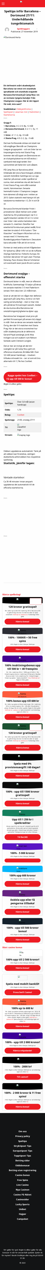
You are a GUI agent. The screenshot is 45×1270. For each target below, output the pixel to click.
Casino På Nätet (22, 1194)
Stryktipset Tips (22, 1145)
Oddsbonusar (22, 1165)
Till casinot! (22, 1077)
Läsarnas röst (21, 112)
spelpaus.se (16, 710)
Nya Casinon (22, 1189)
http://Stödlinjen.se (33, 678)
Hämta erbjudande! (22, 1050)
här (27, 712)
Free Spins (22, 1180)
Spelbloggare (23, 28)
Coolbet (20, 414)
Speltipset (8, 112)
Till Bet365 (22, 837)
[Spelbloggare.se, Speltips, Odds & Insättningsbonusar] (23, 3)
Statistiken (34, 112)
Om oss (22, 1131)
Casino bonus (22, 1175)
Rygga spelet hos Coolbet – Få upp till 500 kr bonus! (21, 377)
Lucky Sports (22, 1204)
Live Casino (22, 1184)
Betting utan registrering (22, 1170)
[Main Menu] (2, 3)
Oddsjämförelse (24, 109)
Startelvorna (9, 114)
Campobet (22, 1218)
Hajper (22, 1214)
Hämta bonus (22, 747)
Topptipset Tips (22, 1155)
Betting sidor (22, 1160)
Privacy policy (22, 1136)
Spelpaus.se (24, 614)
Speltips (22, 1141)
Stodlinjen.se (16, 614)
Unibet (22, 1209)
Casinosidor (22, 1199)
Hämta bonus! (22, 621)
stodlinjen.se (8, 710)
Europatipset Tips (22, 1150)
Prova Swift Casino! (22, 992)
